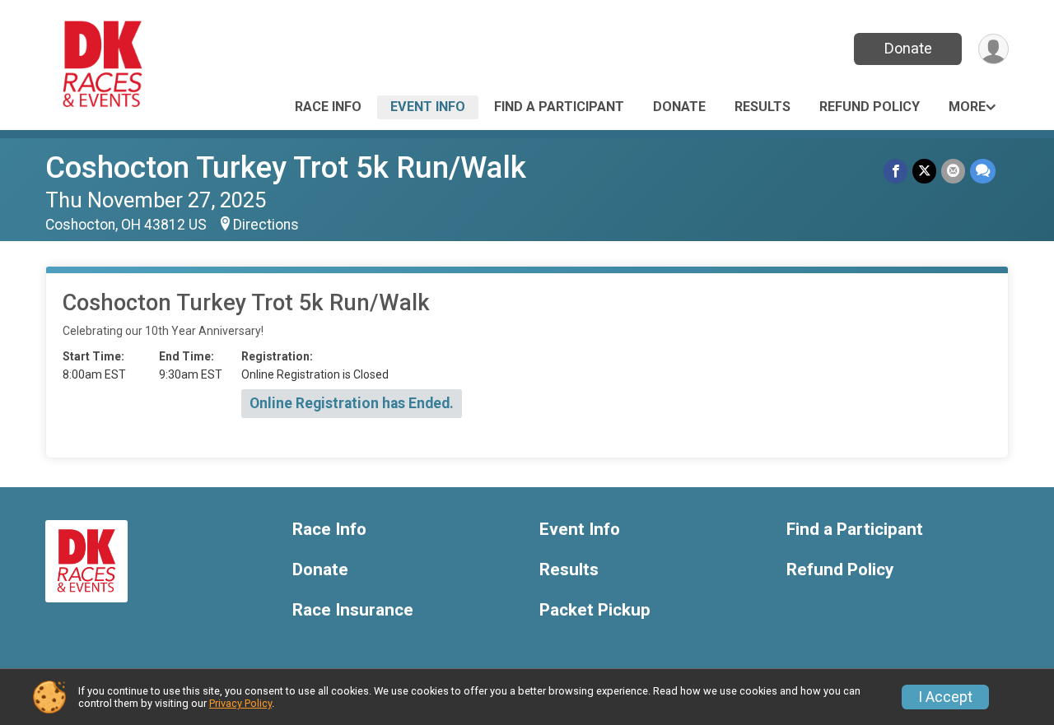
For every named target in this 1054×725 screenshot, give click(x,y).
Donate (908, 48)
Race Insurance (352, 610)
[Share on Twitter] (924, 171)
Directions (266, 224)
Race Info (328, 106)
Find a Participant (559, 106)
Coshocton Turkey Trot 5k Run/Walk (285, 167)
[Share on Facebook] (895, 171)
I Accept (945, 697)
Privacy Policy (240, 703)
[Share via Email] (953, 171)
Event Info (427, 106)
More (967, 106)
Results (762, 106)
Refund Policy (869, 106)
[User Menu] (993, 49)
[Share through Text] (983, 171)
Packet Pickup (595, 610)
